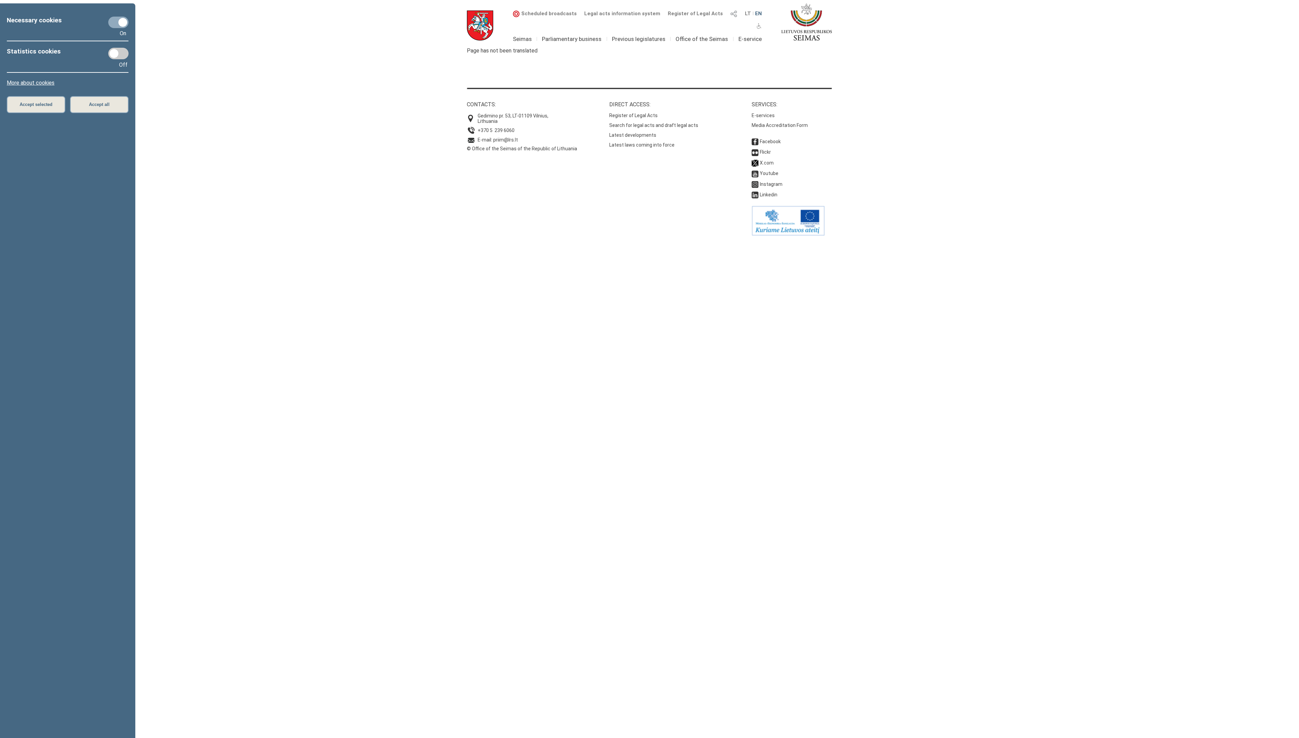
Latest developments (632, 135)
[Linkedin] (755, 194)
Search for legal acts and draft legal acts (653, 125)
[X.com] (755, 163)
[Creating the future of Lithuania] (788, 234)
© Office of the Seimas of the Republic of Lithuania (522, 148)
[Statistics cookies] (118, 53)
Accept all (99, 104)
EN (758, 13)
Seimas (522, 39)
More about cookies (30, 83)
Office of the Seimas (702, 39)
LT (748, 13)
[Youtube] (755, 173)
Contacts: (481, 104)
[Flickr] (755, 152)
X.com (767, 163)
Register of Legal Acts (695, 13)
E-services (763, 115)
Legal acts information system (622, 13)
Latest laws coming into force (642, 145)
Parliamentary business (571, 39)
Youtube (769, 173)
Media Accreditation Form (780, 125)
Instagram (771, 184)
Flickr (765, 152)
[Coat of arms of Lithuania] (480, 25)
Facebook (770, 141)
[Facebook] (755, 141)
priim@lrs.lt (505, 140)
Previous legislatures (638, 39)
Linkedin (768, 194)
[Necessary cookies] (118, 22)
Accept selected (36, 104)
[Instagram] (755, 184)
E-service (750, 39)
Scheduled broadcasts (549, 13)
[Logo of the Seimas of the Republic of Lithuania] (806, 22)
